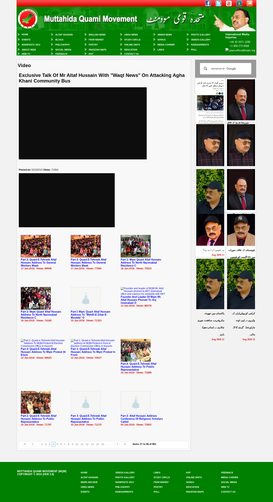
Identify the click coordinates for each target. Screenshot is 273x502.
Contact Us (131, 54)
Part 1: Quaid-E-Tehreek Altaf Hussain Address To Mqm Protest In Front (93, 351)
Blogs (59, 39)
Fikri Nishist (96, 39)
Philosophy (62, 44)
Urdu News (131, 34)
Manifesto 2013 (31, 44)
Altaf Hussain (64, 34)
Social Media (63, 49)
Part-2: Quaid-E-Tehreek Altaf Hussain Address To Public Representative (138, 366)
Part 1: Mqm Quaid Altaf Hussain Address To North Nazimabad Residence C (141, 262)
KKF (91, 54)
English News (97, 34)
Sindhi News (164, 34)
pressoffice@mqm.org (242, 50)
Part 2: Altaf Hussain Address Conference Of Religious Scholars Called (142, 418)
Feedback (61, 54)
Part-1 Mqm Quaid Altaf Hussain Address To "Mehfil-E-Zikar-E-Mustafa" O (90, 314)
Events (26, 39)
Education (130, 49)
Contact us (228, 492)
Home (25, 34)
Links (160, 49)
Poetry (93, 44)
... (212, 249)
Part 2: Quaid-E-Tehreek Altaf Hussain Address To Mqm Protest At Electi (43, 351)
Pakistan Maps (97, 49)
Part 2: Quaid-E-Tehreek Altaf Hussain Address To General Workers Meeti (38, 262)
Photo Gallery (200, 34)
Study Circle (132, 39)
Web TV (26, 54)
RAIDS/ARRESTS (200, 44)
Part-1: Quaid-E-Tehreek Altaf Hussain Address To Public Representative (38, 418)
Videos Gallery (200, 39)
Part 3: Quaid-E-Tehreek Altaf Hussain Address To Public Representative (88, 418)
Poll (194, 49)
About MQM (29, 49)
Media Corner (166, 44)
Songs (161, 39)
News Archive (89, 482)
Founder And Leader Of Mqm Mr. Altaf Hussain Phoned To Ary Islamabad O (141, 299)
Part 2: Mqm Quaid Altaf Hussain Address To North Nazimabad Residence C (41, 314)
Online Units (132, 44)
